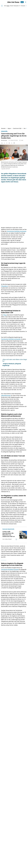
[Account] (25, 2)
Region (9, 128)
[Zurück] (2, 6)
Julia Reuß (5, 140)
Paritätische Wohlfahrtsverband (10, 569)
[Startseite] (13, 2)
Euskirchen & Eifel (17, 128)
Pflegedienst (4, 286)
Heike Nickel (8, 539)
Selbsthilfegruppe (6, 395)
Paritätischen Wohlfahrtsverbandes (16, 231)
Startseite (3, 128)
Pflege (5, 315)
